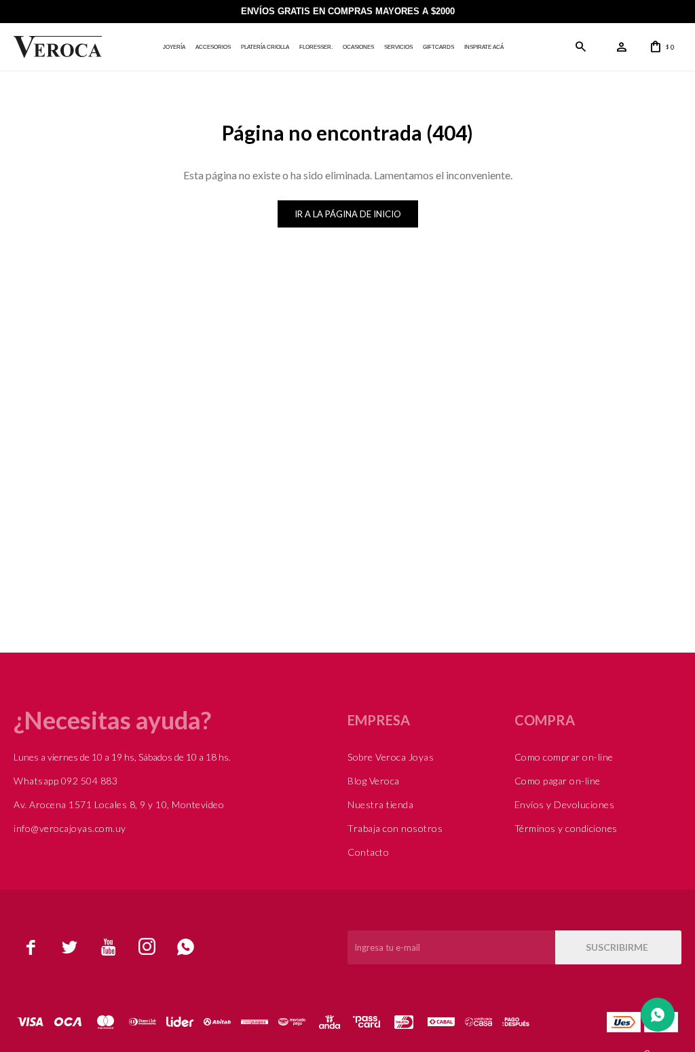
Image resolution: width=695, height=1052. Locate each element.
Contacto (368, 852)
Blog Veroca (374, 780)
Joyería (174, 47)
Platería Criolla (265, 47)
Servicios (398, 47)
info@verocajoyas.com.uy (70, 828)
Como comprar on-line (564, 757)
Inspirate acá (484, 47)
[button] (581, 47)
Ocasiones (358, 47)
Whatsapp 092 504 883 (65, 780)
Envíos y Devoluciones (564, 804)
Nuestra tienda (380, 804)
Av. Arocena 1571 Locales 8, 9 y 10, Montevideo (119, 804)
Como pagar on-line (557, 780)
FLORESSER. (316, 47)
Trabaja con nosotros (395, 828)
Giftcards (438, 47)
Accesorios (213, 47)
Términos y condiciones (566, 828)
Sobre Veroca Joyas (391, 757)
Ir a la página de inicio (348, 213)
